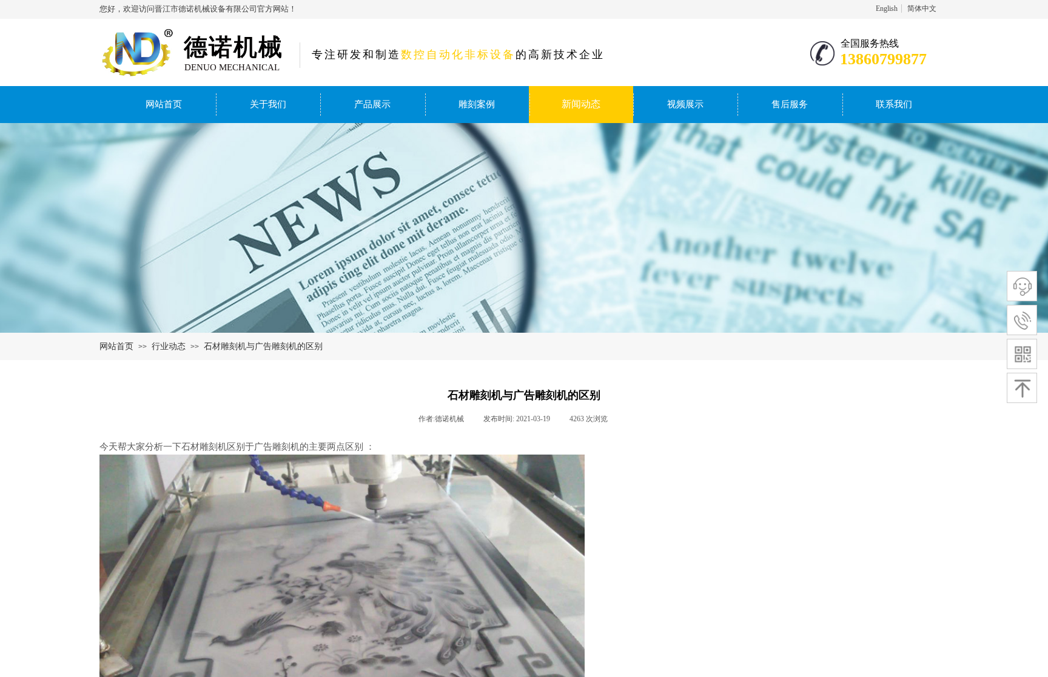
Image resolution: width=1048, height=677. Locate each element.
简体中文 (921, 8)
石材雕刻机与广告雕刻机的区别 (263, 346)
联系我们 (894, 104)
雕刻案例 (476, 104)
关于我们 (268, 104)
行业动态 (169, 346)
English (887, 8)
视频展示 (685, 104)
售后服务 (789, 104)
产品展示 (372, 104)
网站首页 (164, 104)
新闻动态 (581, 104)
